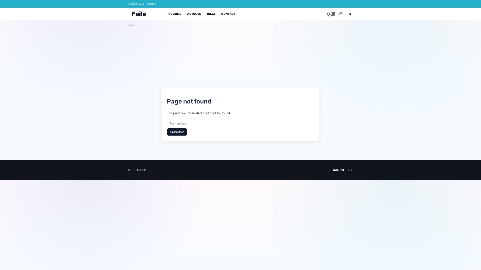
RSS (350, 170)
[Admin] (340, 13)
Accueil (174, 14)
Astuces (194, 14)
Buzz (211, 14)
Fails (139, 13)
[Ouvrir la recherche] (349, 13)
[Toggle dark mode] (331, 14)
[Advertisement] (240, 55)
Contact (228, 14)
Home (131, 25)
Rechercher (177, 131)
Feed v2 (151, 3)
